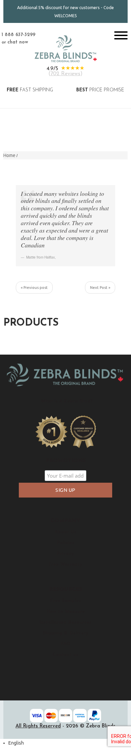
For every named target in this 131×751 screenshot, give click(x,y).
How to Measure (65, 611)
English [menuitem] (16, 743)
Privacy (65, 553)
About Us (66, 532)
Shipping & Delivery (66, 633)
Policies (66, 543)
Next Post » (100, 288)
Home (9, 155)
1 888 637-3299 (18, 34)
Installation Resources (65, 622)
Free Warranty (65, 564)
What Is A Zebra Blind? (67, 401)
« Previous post (34, 288)
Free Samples (65, 601)
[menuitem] (16, 743)
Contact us (66, 655)
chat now (17, 42)
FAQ (66, 644)
